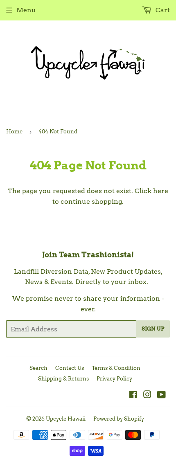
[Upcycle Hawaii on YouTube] (161, 395)
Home (14, 131)
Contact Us (69, 368)
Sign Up (153, 329)
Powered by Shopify (118, 419)
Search (38, 368)
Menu (26, 10)
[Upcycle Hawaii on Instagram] (147, 395)
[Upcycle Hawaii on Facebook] (133, 395)
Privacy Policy (114, 379)
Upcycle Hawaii (66, 419)
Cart (162, 10)
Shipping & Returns (63, 379)
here (160, 191)
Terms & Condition (116, 368)
